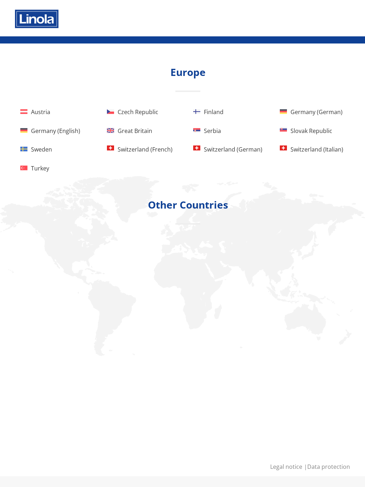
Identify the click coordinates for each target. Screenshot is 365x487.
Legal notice (287, 467)
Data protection (328, 467)
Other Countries (188, 204)
